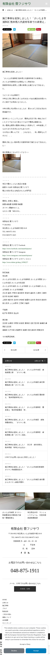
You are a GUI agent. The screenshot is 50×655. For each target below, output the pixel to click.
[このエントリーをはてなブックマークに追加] (14, 29)
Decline (14, 651)
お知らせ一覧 (39, 361)
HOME (4, 600)
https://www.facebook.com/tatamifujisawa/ (17, 249)
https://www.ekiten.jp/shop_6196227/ (15, 262)
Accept (22, 644)
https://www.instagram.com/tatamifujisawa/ (17, 255)
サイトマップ (6, 623)
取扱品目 (5, 611)
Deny (28, 644)
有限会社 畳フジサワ (16, 3)
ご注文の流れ (6, 614)
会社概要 (5, 620)
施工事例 (5, 605)
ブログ (4, 608)
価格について (6, 617)
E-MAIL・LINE (25, 589)
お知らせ (5, 602)
